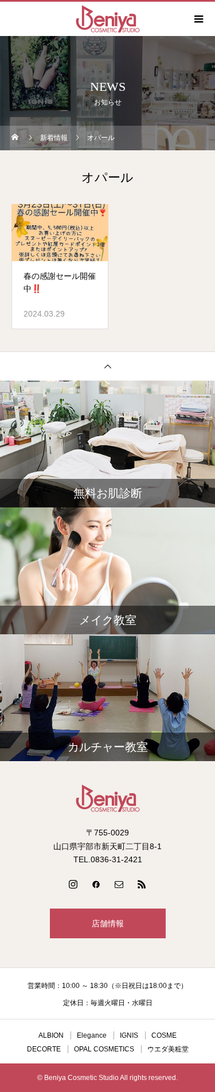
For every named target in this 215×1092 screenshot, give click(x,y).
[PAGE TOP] (107, 366)
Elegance (92, 1035)
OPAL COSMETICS (104, 1049)
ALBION (51, 1035)
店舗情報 (108, 923)
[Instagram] (73, 884)
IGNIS (129, 1035)
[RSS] (142, 884)
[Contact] (119, 884)
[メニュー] (198, 19)
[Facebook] (96, 884)
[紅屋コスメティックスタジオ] (107, 798)
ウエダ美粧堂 (168, 1049)
